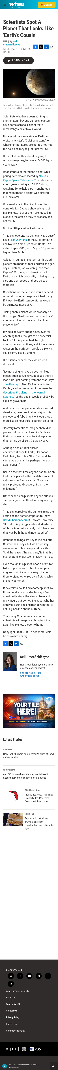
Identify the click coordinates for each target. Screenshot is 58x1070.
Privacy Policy (12, 1017)
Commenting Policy (15, 1031)
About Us (10, 997)
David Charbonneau (15, 520)
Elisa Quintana (18, 239)
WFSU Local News (32, 790)
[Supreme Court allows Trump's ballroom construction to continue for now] (13, 819)
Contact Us (11, 1011)
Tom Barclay (10, 384)
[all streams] (54, 1066)
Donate (48, 4)
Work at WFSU (13, 1004)
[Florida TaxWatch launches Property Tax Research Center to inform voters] (13, 795)
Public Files (11, 1024)
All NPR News (9, 770)
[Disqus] (29, 917)
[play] (5, 1066)
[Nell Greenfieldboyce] (10, 661)
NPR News (7, 749)
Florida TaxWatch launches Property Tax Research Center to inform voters (39, 798)
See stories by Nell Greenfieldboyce (30, 674)
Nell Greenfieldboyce (11, 43)
